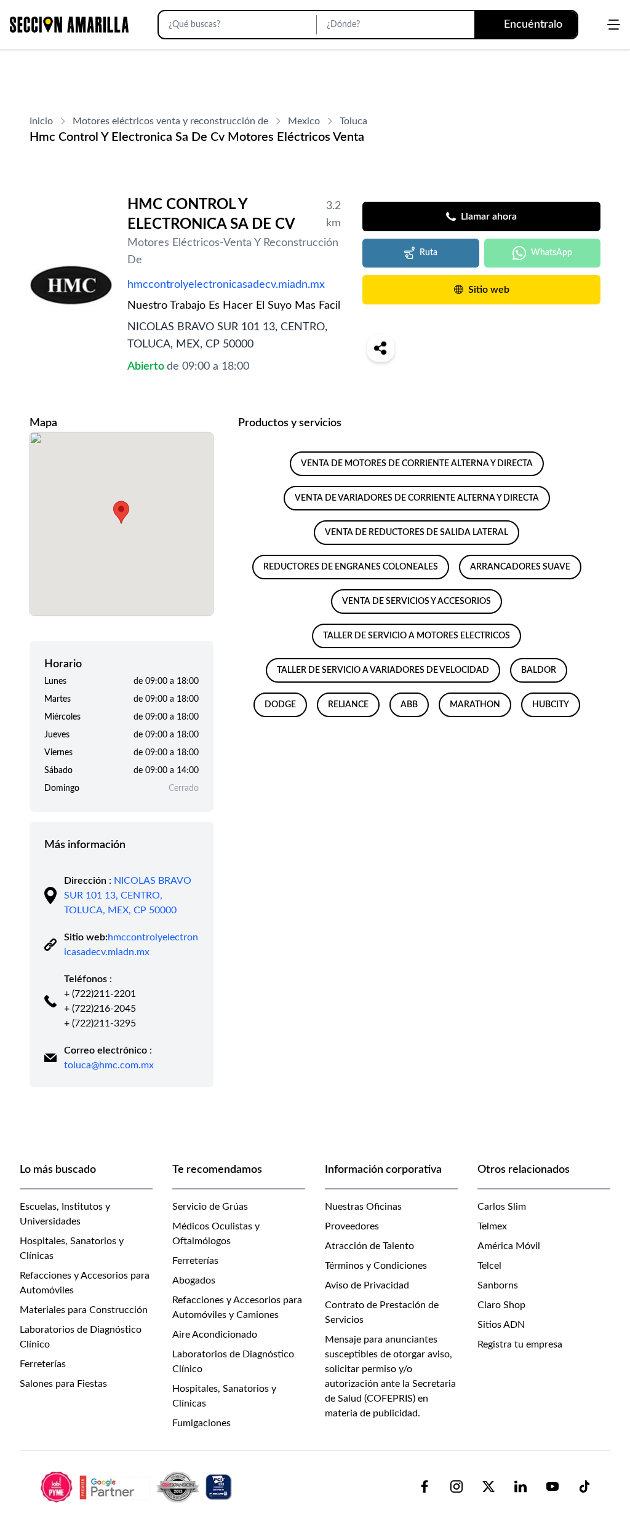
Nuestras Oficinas (363, 1207)
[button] (121, 512)
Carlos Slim (501, 1207)
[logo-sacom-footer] (137, 1486)
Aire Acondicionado (214, 1335)
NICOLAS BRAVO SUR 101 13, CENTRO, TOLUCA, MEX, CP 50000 (127, 895)
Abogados (193, 1280)
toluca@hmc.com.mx (109, 1065)
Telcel (489, 1266)
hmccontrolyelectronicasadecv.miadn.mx (226, 284)
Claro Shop (501, 1305)
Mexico (304, 121)
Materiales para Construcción (84, 1310)
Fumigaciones (201, 1423)
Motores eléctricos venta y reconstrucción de (170, 121)
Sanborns (497, 1285)
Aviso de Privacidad (367, 1285)
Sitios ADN (501, 1325)
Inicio (41, 121)
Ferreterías (43, 1364)
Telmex (492, 1226)
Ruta (428, 252)
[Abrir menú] (613, 24)
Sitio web (488, 290)
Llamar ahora (489, 216)
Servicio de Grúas (210, 1207)
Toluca (353, 121)
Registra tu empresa (519, 1344)
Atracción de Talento (369, 1246)
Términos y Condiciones (376, 1266)
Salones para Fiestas (63, 1384)
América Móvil (508, 1246)
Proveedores (352, 1226)
